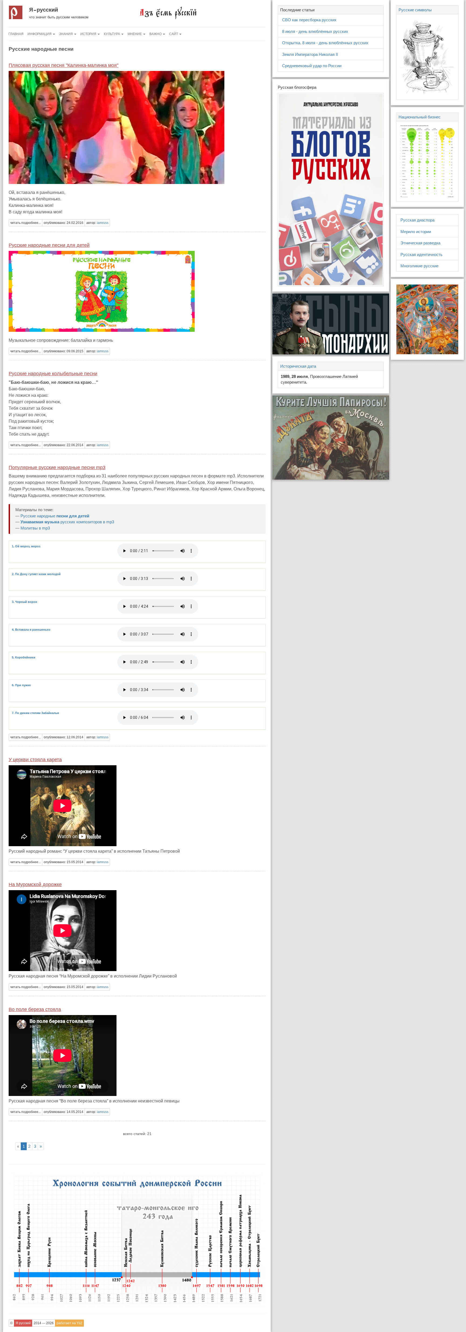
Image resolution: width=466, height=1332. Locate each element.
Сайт (174, 34)
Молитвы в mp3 (35, 528)
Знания (66, 34)
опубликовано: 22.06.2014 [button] (63, 445)
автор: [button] (97, 223)
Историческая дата (298, 366)
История (88, 34)
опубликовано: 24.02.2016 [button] (63, 223)
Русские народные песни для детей (49, 245)
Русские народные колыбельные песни (53, 373)
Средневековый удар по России (311, 65)
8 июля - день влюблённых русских (315, 31)
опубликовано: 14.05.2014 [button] (63, 1112)
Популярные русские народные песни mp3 (57, 467)
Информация (40, 34)
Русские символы (415, 10)
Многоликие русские (419, 266)
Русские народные (54, 516)
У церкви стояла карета (35, 759)
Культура (112, 34)
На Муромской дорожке (35, 884)
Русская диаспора (417, 220)
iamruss (102, 223)
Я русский (43, 10)
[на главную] (167, 12)
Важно (155, 34)
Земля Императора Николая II (310, 54)
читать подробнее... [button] (25, 223)
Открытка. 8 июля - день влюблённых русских (325, 42)
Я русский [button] (23, 1323)
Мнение (135, 34)
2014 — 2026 (44, 1323)
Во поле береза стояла (35, 1009)
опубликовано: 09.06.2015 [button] (63, 351)
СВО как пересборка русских (309, 20)
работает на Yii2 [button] (69, 1323)
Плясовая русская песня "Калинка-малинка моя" (63, 65)
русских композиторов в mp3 (67, 522)
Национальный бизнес (420, 117)
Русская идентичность (421, 254)
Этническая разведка (420, 243)
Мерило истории (415, 231)
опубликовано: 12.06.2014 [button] (63, 737)
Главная (15, 34)
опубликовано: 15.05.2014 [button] (63, 862)
